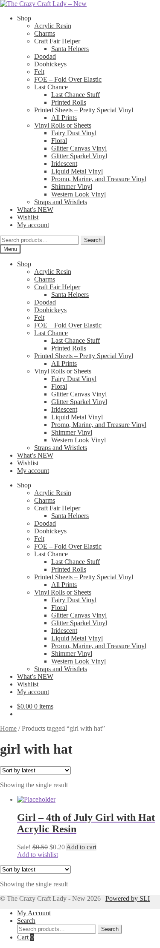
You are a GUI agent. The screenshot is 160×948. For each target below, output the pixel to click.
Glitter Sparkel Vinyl (79, 155)
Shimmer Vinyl (71, 186)
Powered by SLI (127, 898)
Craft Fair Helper (57, 41)
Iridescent (64, 163)
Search (93, 240)
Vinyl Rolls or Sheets (62, 125)
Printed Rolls (68, 102)
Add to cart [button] (81, 847)
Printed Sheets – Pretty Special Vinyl (83, 110)
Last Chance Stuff (75, 94)
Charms (44, 33)
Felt (39, 71)
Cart (25, 937)
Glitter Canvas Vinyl (79, 148)
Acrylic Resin (52, 25)
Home (8, 728)
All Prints (64, 117)
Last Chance (51, 87)
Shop (24, 18)
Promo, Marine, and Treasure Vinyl (98, 178)
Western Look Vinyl (78, 194)
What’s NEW (35, 209)
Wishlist (27, 217)
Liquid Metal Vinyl (77, 171)
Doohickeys (50, 64)
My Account (34, 913)
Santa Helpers (70, 48)
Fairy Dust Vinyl (73, 133)
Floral (59, 140)
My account (33, 224)
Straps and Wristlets (60, 201)
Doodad (45, 56)
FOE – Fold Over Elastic (68, 79)
